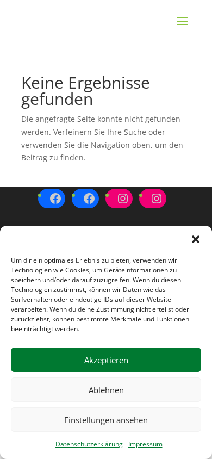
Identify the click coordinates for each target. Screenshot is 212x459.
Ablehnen (106, 389)
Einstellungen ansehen (106, 419)
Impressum (145, 444)
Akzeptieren (106, 360)
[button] (195, 239)
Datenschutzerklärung (89, 444)
